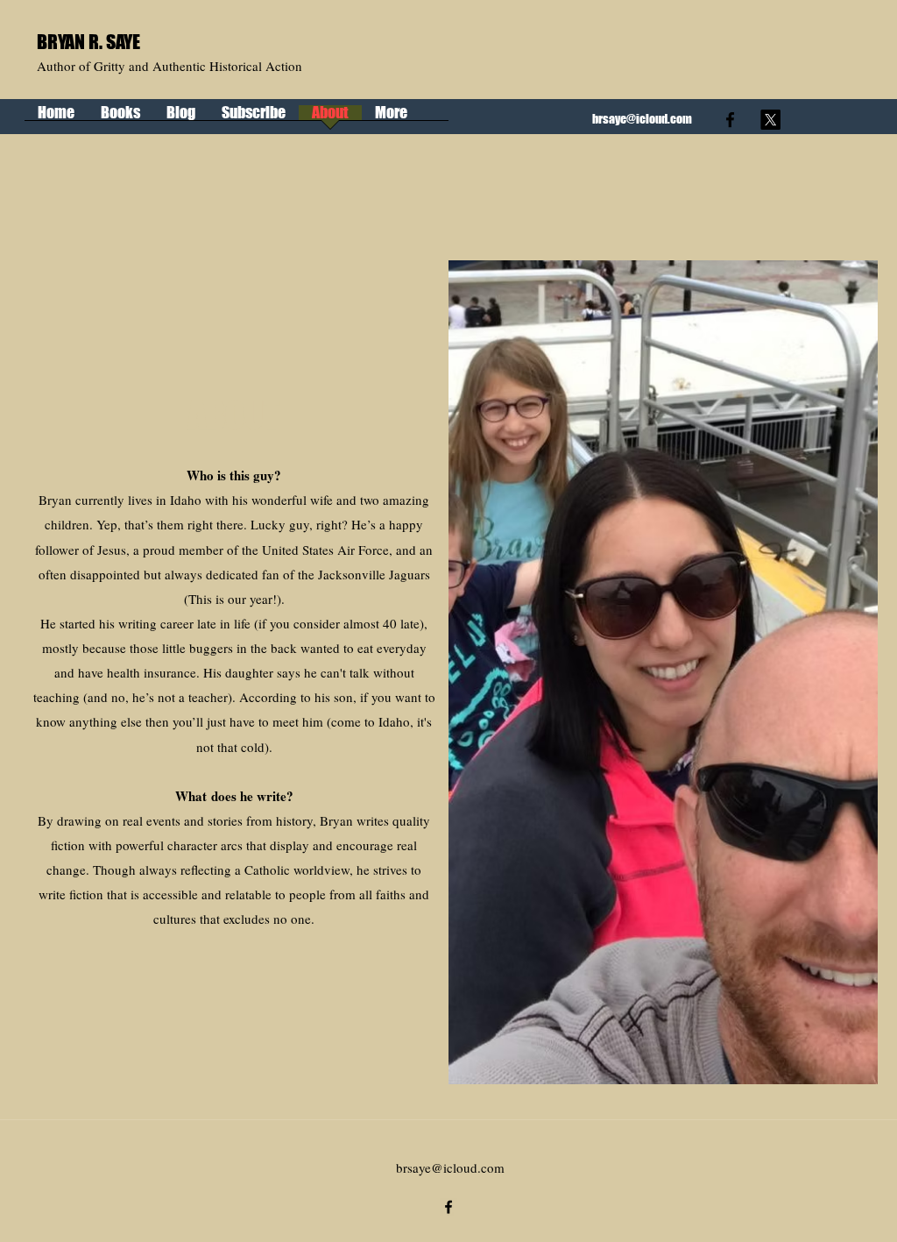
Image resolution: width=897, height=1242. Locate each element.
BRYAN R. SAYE (88, 41)
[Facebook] (730, 120)
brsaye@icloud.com (642, 118)
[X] (770, 120)
